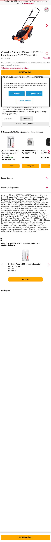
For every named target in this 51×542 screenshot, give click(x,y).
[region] (25, 92)
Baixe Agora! (28, 3)
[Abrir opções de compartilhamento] (46, 9)
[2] (24, 48)
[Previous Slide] (2, 151)
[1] (21, 48)
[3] (27, 48)
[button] (25, 178)
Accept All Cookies (34, 94)
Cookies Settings (25, 100)
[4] (29, 48)
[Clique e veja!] (46, 58)
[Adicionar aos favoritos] (47, 54)
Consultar (26, 118)
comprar (11, 166)
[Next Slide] (49, 151)
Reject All (16, 94)
